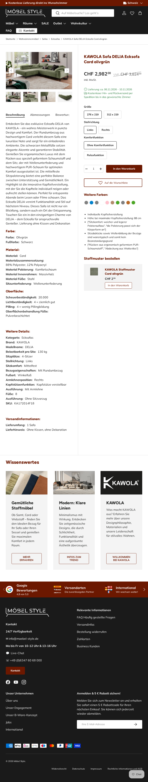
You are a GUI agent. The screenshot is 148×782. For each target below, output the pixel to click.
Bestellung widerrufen (91, 632)
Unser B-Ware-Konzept (21, 715)
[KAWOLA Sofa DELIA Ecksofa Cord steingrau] (123, 202)
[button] (140, 13)
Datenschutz (78, 768)
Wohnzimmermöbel (29, 39)
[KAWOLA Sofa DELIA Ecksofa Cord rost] (128, 202)
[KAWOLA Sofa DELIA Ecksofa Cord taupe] (112, 202)
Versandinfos (85, 624)
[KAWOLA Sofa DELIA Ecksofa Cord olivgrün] (117, 202)
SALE (45, 23)
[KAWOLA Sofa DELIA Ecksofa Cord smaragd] (133, 202)
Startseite (10, 39)
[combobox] (83, 13)
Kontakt (15, 670)
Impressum (96, 768)
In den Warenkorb (124, 168)
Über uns (12, 700)
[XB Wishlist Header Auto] (132, 12)
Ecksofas (55, 39)
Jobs (9, 722)
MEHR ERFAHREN (26, 558)
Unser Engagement (19, 708)
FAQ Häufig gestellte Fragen (96, 617)
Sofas (45, 39)
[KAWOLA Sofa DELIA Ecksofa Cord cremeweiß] (102, 202)
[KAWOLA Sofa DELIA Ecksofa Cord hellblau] (91, 202)
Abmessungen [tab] (40, 114)
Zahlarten (83, 639)
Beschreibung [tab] (15, 114)
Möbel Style (19, 761)
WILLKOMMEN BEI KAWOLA (121, 558)
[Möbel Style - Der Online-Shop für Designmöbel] (25, 13)
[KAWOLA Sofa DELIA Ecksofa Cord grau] (86, 202)
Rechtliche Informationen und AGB (125, 768)
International (14, 729)
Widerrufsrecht (58, 768)
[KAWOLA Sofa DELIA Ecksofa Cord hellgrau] (96, 202)
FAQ (9, 30)
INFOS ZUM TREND (74, 558)
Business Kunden (88, 646)
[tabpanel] (39, 280)
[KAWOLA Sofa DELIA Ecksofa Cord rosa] (107, 202)
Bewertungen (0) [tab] (67, 114)
